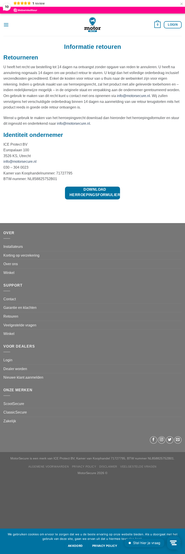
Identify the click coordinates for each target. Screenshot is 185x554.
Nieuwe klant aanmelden (23, 377)
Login (7, 360)
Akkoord (75, 545)
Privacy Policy (84, 466)
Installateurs (13, 247)
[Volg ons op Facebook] (153, 440)
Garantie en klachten (20, 308)
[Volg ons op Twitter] (169, 440)
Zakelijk (9, 421)
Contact (9, 299)
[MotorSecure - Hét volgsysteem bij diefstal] (92, 25)
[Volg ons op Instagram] (161, 440)
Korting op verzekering (21, 255)
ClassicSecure (15, 412)
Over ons (10, 264)
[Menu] (6, 24)
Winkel (8, 273)
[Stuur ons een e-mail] (178, 440)
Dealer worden (15, 369)
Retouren (10, 316)
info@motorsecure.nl (133, 96)
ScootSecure (13, 404)
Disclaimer (108, 466)
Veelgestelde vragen (19, 325)
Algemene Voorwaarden (48, 466)
